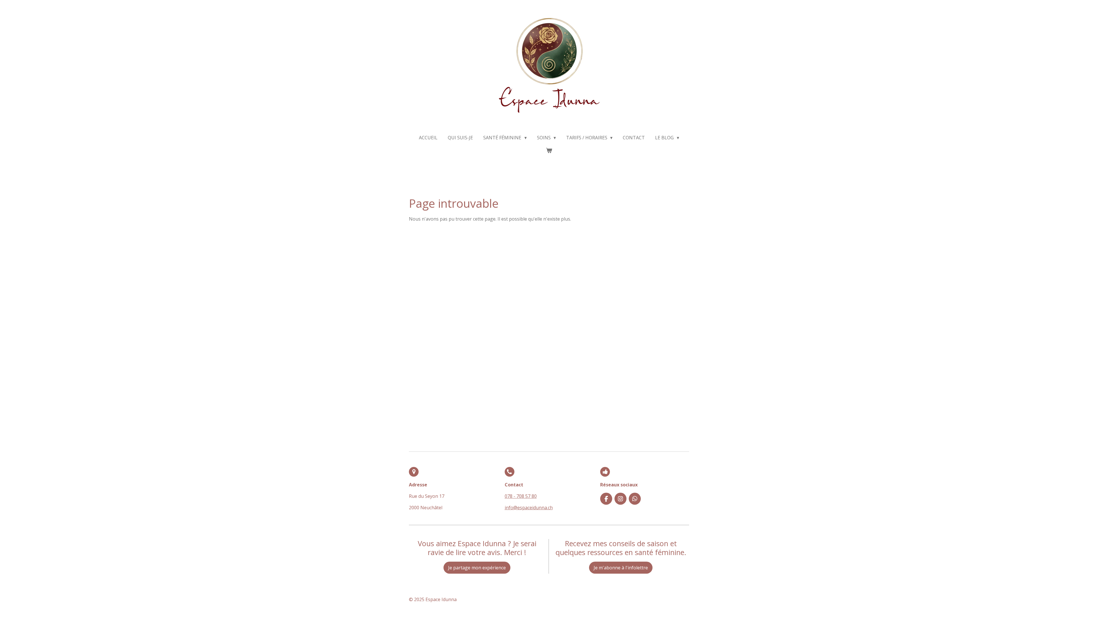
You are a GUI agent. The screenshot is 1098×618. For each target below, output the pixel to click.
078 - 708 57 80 (521, 496)
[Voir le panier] (549, 150)
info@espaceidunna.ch (529, 507)
